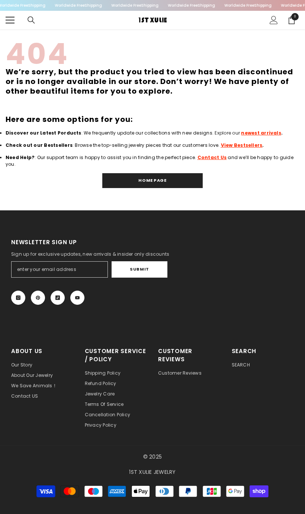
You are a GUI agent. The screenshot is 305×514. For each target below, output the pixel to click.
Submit (139, 269)
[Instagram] (18, 298)
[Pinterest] (38, 298)
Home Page (152, 180)
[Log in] (274, 20)
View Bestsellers (242, 145)
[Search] (31, 20)
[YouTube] (77, 298)
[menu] (10, 20)
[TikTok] (58, 298)
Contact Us (212, 157)
